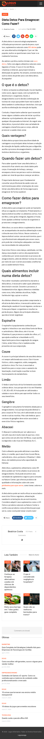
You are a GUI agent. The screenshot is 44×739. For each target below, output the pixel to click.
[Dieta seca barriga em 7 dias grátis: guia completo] (12, 599)
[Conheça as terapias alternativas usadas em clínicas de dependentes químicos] (12, 566)
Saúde (5, 14)
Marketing (6, 644)
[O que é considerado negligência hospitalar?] (31, 566)
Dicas (4, 658)
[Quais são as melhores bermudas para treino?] (31, 599)
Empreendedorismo (9, 673)
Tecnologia (6, 715)
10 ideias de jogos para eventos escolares (19, 706)
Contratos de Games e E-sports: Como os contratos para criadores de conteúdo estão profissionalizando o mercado (20, 678)
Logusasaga (22, 735)
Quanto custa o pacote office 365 (15, 718)
